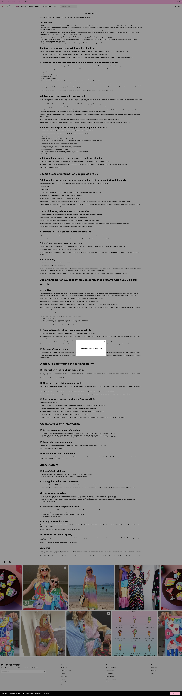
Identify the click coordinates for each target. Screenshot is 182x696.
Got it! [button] (175, 693)
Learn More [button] (46, 693)
